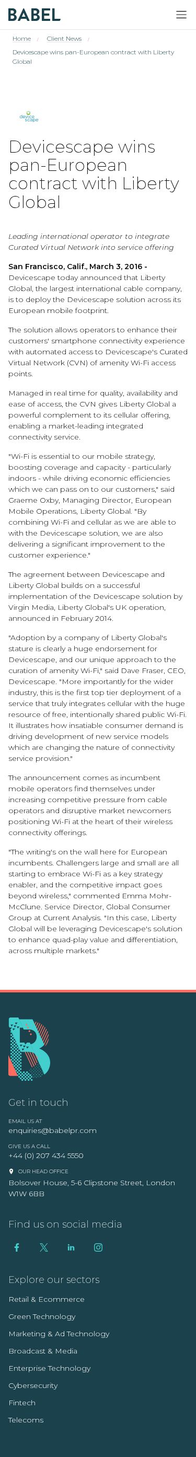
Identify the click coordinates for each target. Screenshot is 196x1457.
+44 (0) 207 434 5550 (46, 1155)
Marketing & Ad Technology (58, 1333)
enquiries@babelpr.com (52, 1130)
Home (22, 38)
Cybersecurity (32, 1385)
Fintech (22, 1402)
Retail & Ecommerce (46, 1299)
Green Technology (41, 1316)
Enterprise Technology (49, 1368)
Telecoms (25, 1420)
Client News (64, 38)
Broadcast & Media (42, 1351)
